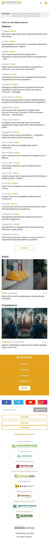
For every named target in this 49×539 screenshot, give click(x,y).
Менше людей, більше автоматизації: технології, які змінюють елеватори (26, 15)
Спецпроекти (7, 342)
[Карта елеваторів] (24, 388)
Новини (13, 31)
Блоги (4, 293)
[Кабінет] (24, 392)
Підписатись (40, 410)
